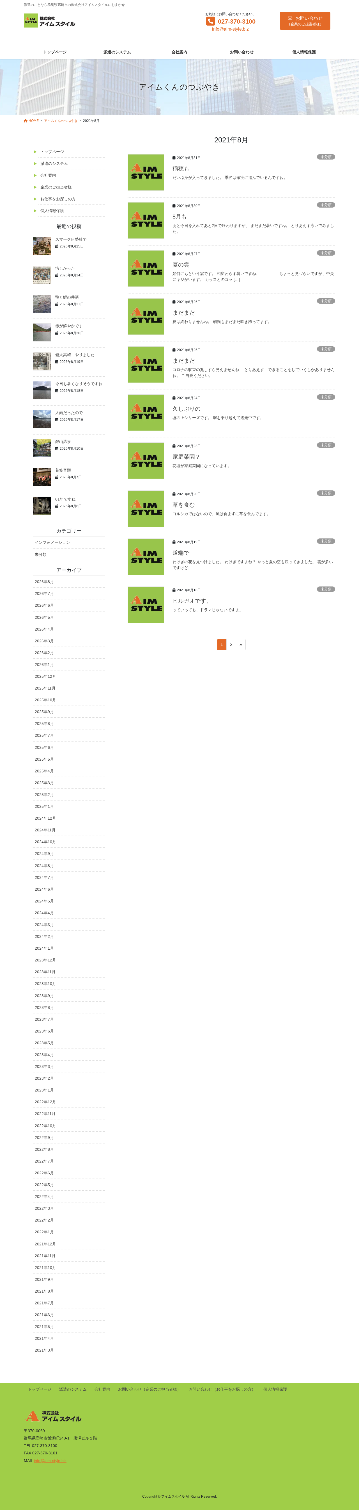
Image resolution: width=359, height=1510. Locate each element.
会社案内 (48, 175)
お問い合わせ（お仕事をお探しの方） (222, 1389)
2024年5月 (44, 901)
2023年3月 (44, 1066)
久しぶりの (186, 409)
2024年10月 (45, 842)
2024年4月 (44, 913)
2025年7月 (44, 735)
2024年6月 (44, 889)
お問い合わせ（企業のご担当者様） (149, 1389)
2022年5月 (44, 1184)
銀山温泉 (63, 441)
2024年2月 (44, 936)
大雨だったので (69, 412)
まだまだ (183, 313)
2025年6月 (44, 747)
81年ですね (65, 499)
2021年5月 (44, 1326)
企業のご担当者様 (56, 187)
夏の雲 (180, 264)
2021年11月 (45, 1256)
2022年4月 (44, 1196)
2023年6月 (44, 1031)
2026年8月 (44, 581)
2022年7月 (44, 1161)
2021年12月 (45, 1244)
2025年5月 (44, 759)
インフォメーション (52, 542)
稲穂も (180, 168)
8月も (179, 216)
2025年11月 (45, 688)
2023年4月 (44, 1054)
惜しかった (65, 268)
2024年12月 (45, 818)
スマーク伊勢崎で (71, 239)
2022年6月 (44, 1173)
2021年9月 (44, 1279)
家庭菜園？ (186, 457)
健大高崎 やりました (75, 355)
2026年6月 (44, 605)
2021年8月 (44, 1291)
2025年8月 (44, 723)
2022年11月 (45, 1113)
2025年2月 (44, 794)
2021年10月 (45, 1267)
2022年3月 (44, 1208)
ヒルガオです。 (192, 601)
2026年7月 (44, 593)
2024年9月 (44, 853)
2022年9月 (44, 1137)
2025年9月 (44, 711)
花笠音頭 (63, 470)
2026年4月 (44, 629)
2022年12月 (45, 1102)
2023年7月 (44, 1019)
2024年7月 (44, 877)
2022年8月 (44, 1149)
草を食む (183, 505)
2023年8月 (44, 1007)
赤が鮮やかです (69, 326)
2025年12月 (45, 676)
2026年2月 (44, 653)
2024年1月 (44, 948)
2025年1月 (44, 806)
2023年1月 (44, 1090)
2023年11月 (45, 972)
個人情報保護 (52, 210)
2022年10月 (45, 1126)
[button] (305, 21)
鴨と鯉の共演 (67, 297)
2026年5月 (44, 617)
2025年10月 (45, 700)
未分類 (326, 157)
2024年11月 (45, 830)
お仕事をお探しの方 (58, 199)
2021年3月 (44, 1350)
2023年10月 (45, 983)
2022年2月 (44, 1220)
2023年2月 (44, 1078)
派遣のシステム (54, 163)
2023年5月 (44, 1043)
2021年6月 (44, 1315)
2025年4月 (44, 771)
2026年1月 (44, 664)
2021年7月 (44, 1303)
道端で (180, 553)
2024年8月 (44, 865)
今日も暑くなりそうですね (78, 383)
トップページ (52, 151)
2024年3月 (44, 924)
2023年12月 (45, 960)
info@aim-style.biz (230, 29)
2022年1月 (44, 1232)
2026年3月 (44, 641)
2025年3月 (44, 783)
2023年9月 (44, 995)
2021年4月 (44, 1338)
